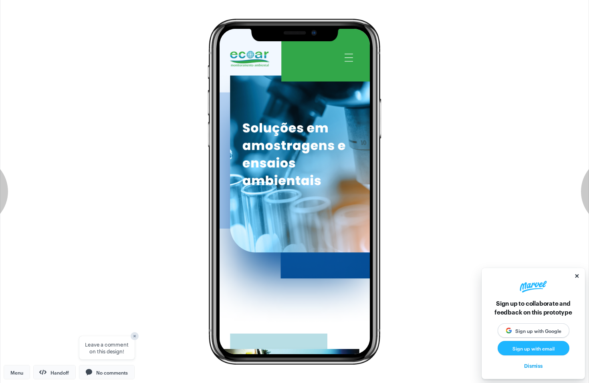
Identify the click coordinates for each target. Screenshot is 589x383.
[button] (106, 372)
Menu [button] (16, 372)
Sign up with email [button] (533, 348)
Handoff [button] (59, 372)
